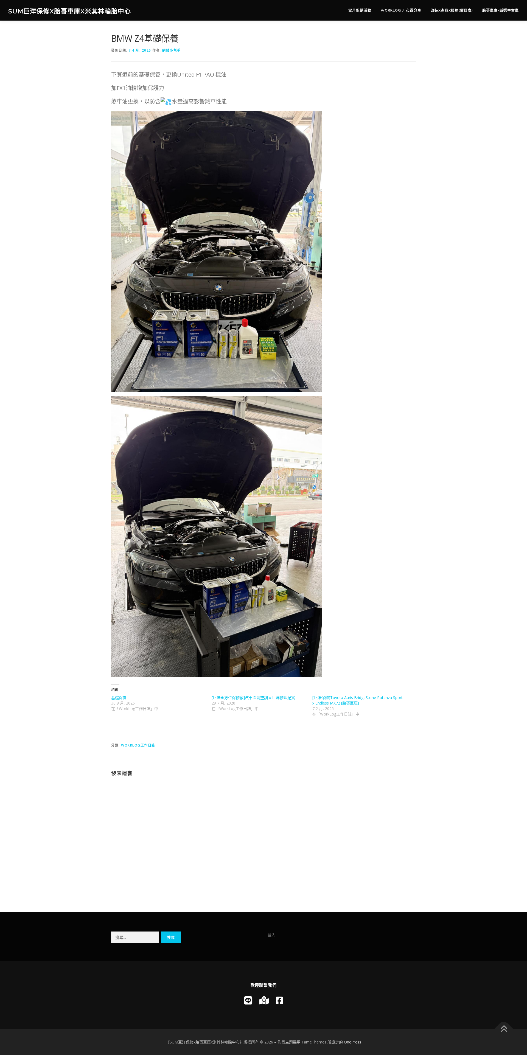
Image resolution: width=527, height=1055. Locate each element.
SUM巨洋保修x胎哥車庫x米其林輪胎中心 (69, 11)
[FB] (279, 1000)
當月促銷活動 (359, 10)
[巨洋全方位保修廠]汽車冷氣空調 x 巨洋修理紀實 (253, 697)
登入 (271, 934)
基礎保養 (119, 697)
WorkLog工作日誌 (138, 745)
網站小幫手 (171, 50)
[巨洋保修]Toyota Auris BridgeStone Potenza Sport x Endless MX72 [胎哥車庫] (357, 700)
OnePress (352, 1042)
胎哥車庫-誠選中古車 (500, 10)
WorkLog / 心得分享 (401, 10)
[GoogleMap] (264, 1000)
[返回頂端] (504, 1029)
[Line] (248, 1000)
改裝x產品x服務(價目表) (452, 10)
